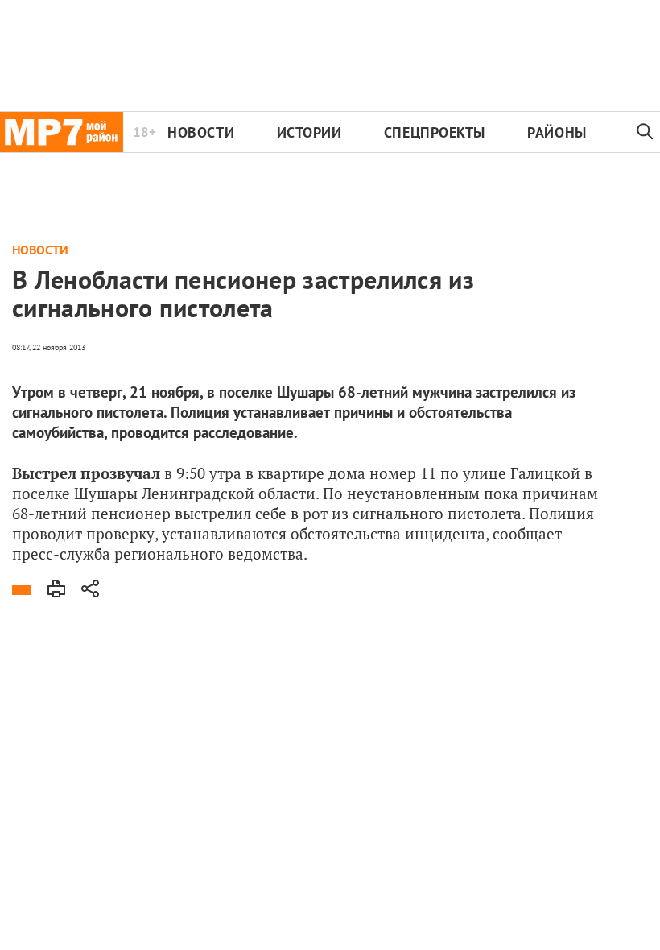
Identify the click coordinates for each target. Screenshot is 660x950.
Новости (200, 132)
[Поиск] (645, 132)
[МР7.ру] (61, 132)
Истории (309, 132)
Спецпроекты (434, 132)
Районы (556, 132)
